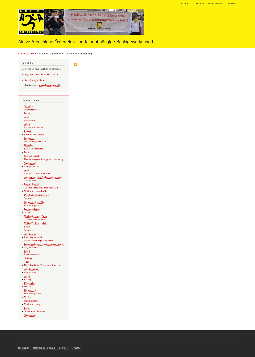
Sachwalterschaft (32, 155)
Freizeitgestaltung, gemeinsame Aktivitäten (43, 243)
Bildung (27, 130)
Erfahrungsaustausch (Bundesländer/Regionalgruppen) (38, 239)
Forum (27, 113)
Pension (27, 152)
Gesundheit (29, 145)
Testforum (28, 258)
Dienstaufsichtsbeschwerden (36, 194)
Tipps (26, 261)
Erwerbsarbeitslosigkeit (34, 134)
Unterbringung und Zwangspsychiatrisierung (43, 159)
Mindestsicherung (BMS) (35, 191)
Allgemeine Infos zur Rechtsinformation (42, 74)
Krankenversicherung (33, 148)
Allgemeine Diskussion (34, 219)
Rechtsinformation (32, 254)
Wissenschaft (30, 162)
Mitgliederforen (31, 247)
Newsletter (198, 3)
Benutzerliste (215, 3)
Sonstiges (28, 198)
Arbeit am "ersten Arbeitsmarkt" (38, 173)
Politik (27, 226)
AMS (26, 116)
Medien (27, 212)
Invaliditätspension (32, 184)
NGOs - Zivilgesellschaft (35, 223)
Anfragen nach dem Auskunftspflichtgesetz (43, 176)
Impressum (23, 347)
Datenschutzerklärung (44, 347)
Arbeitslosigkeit (31, 268)
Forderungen (29, 137)
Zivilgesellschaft (31, 166)
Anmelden (231, 3)
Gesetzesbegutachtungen (35, 141)
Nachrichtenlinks (31, 109)
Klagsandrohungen (32, 208)
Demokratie (29, 282)
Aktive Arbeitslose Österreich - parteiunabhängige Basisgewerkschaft (85, 41)
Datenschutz (29, 286)
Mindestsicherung (32, 304)
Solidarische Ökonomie (34, 311)
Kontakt (185, 3)
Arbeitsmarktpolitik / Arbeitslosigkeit (41, 187)
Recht (26, 307)
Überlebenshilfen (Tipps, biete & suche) (42, 265)
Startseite (23, 53)
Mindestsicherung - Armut (35, 215)
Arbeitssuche (30, 180)
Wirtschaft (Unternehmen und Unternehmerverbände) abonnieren (75, 64)
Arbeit (27, 123)
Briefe (33, 53)
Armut (27, 275)
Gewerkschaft (30, 290)
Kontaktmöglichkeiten (35, 80)
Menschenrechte (31, 300)
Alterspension (30, 120)
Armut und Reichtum (33, 127)
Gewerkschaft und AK (34, 201)
